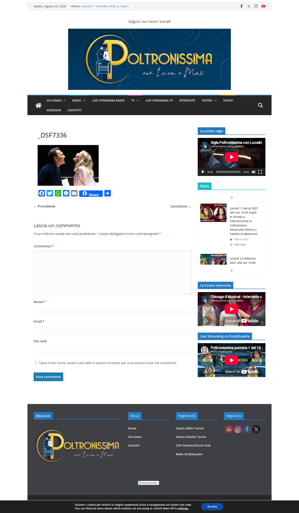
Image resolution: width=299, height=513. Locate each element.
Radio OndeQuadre (189, 454)
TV (133, 100)
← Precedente (44, 206)
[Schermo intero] (260, 172)
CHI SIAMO (54, 100)
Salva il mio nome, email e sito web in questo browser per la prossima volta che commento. (108, 363)
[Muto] (254, 172)
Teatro (207, 100)
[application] (231, 157)
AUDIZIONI (54, 110)
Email (39, 321)
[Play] (203, 172)
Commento (43, 246)
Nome (40, 302)
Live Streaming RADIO (108, 100)
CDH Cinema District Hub (193, 445)
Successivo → (181, 206)
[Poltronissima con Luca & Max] (38, 105)
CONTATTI (74, 110)
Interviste (187, 100)
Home (132, 428)
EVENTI (228, 100)
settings (183, 508)
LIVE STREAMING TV (159, 100)
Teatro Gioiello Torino (191, 437)
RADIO (76, 100)
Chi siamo (135, 437)
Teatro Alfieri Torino (190, 428)
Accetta (212, 507)
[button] (63, 100)
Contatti (134, 445)
